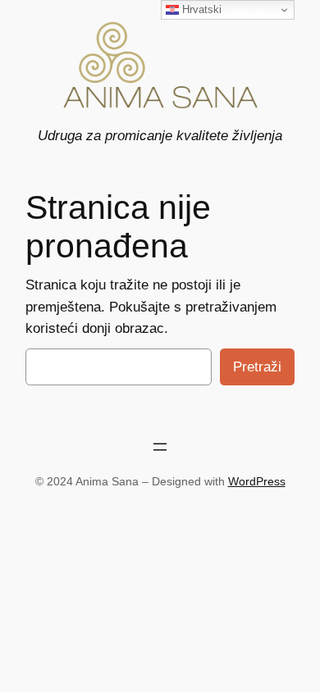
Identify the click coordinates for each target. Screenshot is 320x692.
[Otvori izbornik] (160, 447)
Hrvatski (200, 9)
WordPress (257, 481)
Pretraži (257, 367)
